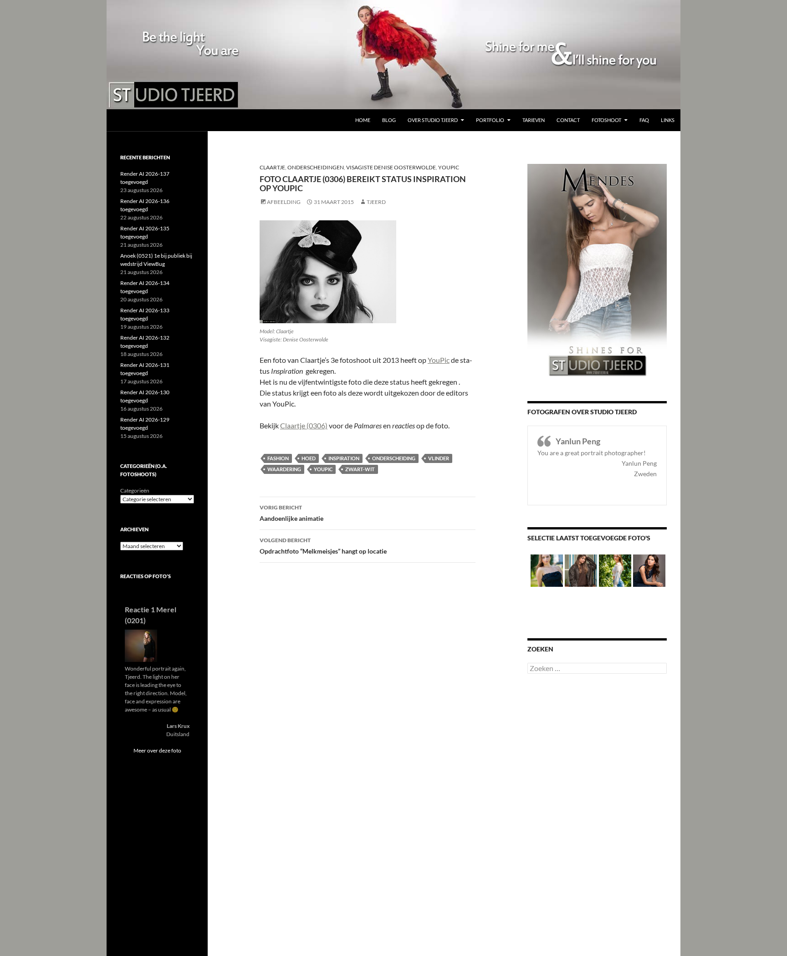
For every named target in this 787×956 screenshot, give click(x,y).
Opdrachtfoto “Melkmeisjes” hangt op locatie (323, 546)
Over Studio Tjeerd (433, 120)
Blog (389, 120)
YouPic (448, 167)
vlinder (438, 458)
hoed (309, 458)
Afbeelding (284, 201)
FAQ (644, 120)
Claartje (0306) (303, 425)
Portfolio (490, 120)
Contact (568, 120)
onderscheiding (393, 458)
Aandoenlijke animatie (291, 513)
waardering (284, 469)
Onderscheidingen (315, 167)
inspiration (343, 458)
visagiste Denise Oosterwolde (391, 167)
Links (668, 120)
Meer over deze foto (157, 750)
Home (362, 120)
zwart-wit (360, 469)
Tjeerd (376, 201)
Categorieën (134, 490)
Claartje (272, 167)
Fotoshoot (606, 120)
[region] (393, 54)
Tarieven (533, 120)
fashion (278, 458)
